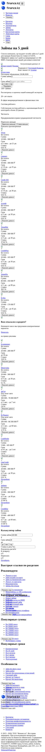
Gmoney (4, 156)
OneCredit (5, 462)
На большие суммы (13, 641)
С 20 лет (9, 604)
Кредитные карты (13, 32)
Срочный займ (11, 675)
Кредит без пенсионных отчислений (20, 673)
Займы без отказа (12, 586)
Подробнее (5, 479)
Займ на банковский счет (15, 580)
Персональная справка (14, 725)
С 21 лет (9, 606)
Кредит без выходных (14, 679)
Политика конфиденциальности (18, 721)
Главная (9, 687)
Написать (4, 332)
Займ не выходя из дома (15, 687)
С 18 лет (9, 600)
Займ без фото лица (13, 669)
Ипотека (9, 23)
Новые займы (11, 598)
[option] (2, 84)
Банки (8, 38)
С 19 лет (9, 602)
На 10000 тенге (12, 624)
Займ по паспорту (13, 685)
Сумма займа (6, 76)
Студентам (10, 608)
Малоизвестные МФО (14, 706)
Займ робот (10, 671)
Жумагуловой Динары (9, 66)
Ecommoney (5, 344)
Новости (9, 15)
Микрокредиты (12, 584)
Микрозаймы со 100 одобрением (18, 592)
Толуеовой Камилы (36, 68)
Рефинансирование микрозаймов (19, 615)
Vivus (3, 133)
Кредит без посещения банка (17, 694)
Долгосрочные (11, 659)
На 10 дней (10, 651)
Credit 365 (5, 180)
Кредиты (9, 21)
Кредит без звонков (13, 689)
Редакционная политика (15, 723)
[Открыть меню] (22, 4)
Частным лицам (12, 13)
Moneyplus (5, 368)
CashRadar (5, 439)
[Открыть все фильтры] (2, 86)
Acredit (3, 203)
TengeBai (4, 227)
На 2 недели (10, 653)
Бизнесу (9, 17)
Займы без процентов (14, 590)
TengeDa (4, 274)
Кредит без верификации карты (18, 702)
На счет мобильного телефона (17, 610)
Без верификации (12, 613)
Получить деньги (8, 150)
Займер (4, 486)
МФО (8, 40)
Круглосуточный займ (14, 604)
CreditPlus (5, 251)
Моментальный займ (14, 602)
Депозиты (9, 30)
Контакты (9, 717)
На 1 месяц (10, 655)
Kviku (3, 298)
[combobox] (22, 84)
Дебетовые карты (12, 34)
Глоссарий (10, 727)
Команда (9, 729)
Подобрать (7, 86)
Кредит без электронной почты (18, 691)
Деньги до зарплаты (13, 582)
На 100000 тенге (12, 628)
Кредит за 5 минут (13, 677)
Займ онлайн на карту (14, 578)
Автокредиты (11, 25)
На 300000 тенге (12, 635)
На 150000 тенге (12, 631)
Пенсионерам (11, 610)
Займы (8, 28)
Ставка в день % (7, 547)
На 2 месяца (10, 657)
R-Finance (5, 415)
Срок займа (5, 81)
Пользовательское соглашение (17, 719)
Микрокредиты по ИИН (15, 600)
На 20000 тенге (12, 626)
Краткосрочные (12, 649)
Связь (8, 36)
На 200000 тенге (12, 633)
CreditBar (4, 509)
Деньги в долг (11, 575)
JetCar (3, 391)
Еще (8, 42)
